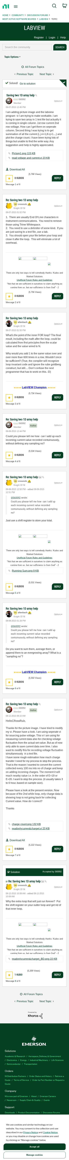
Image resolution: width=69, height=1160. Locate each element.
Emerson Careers (48, 1096)
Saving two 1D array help (20, 95)
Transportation (30, 1063)
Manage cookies (34, 1155)
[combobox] (27, 47)
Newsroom (12, 1100)
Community (18, 15)
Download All (17, 169)
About (34, 1096)
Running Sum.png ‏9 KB (25, 570)
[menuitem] (54, 6)
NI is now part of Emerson (16, 1096)
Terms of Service (21, 1079)
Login (52, 37)
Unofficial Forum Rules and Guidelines (34, 280)
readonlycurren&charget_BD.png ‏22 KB (34, 959)
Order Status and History (40, 1076)
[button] (9, 178)
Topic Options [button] (11, 56)
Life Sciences (57, 1059)
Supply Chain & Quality (30, 1100)
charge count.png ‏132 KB (26, 824)
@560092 (16, 497)
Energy (23, 1059)
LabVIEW (43, 18)
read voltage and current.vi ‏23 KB (31, 158)
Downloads (10, 1112)
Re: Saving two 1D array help (22, 200)
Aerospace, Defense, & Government (44, 1056)
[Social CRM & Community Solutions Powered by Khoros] (35, 1015)
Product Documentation (29, 1112)
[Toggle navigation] (16, 6)
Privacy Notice (30, 1132)
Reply (57, 178)
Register (39, 37)
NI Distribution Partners (15, 1076)
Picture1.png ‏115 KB (23, 153)
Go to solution (27, 83)
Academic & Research (15, 1056)
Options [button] (57, 101)
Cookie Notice (50, 1132)
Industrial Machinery (39, 1059)
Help (63, 37)
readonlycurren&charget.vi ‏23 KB (31, 828)
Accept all (34, 1147)
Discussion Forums (37, 15)
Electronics (12, 1059)
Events (47, 1100)
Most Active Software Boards (19, 18)
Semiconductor (14, 1063)
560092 (58, 871)
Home (5, 15)
